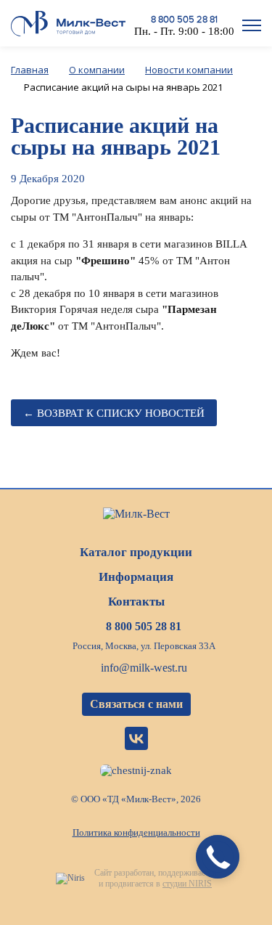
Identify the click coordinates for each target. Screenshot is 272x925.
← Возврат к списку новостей (114, 413)
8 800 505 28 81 (184, 19)
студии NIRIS (187, 884)
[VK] (136, 738)
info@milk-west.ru (144, 667)
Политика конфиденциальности (136, 832)
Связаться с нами (136, 704)
